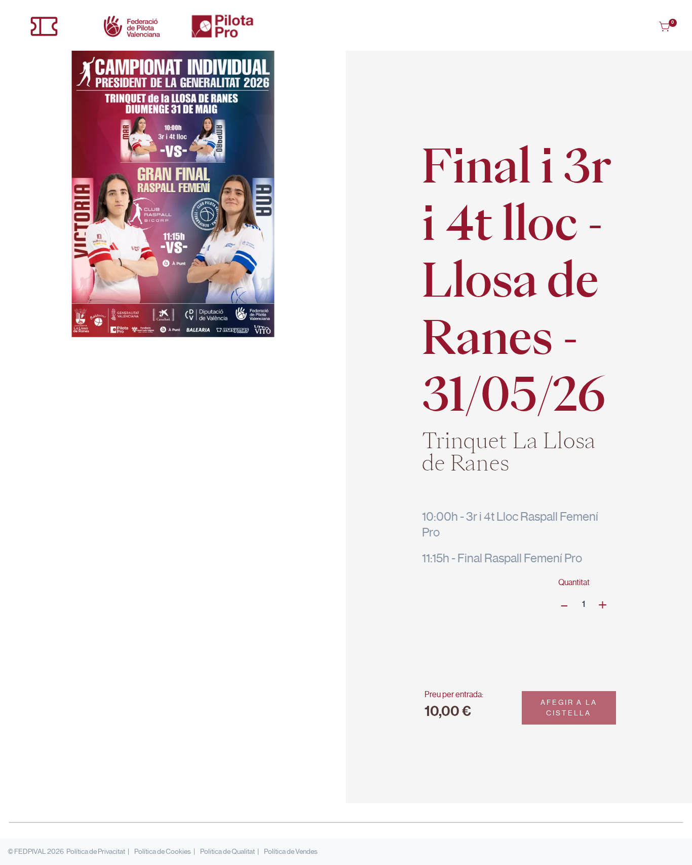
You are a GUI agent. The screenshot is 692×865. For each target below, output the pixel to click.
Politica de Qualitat (227, 851)
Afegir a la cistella (569, 707)
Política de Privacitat (95, 851)
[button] (665, 26)
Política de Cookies (162, 851)
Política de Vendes (291, 851)
